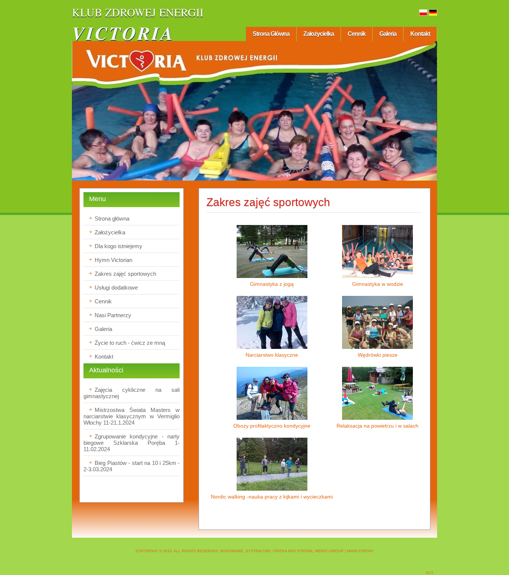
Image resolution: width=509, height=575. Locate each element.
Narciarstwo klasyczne (272, 355)
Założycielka (318, 34)
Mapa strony (360, 551)
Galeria (387, 34)
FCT (429, 573)
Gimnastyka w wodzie (377, 284)
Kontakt (420, 34)
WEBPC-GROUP (329, 551)
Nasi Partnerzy (113, 315)
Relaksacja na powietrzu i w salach (377, 426)
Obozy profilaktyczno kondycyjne (271, 426)
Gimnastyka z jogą (272, 284)
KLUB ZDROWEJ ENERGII (137, 11)
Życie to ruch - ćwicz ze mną (130, 343)
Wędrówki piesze (378, 355)
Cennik (357, 34)
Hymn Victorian (113, 260)
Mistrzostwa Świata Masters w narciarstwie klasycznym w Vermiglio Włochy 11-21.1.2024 (131, 416)
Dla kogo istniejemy (118, 246)
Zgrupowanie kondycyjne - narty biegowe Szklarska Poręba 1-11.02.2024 (131, 442)
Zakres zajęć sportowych (268, 202)
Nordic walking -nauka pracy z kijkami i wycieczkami (272, 497)
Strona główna (271, 34)
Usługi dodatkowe (116, 287)
